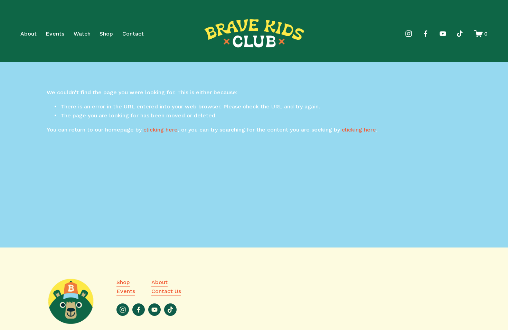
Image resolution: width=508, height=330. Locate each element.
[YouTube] (443, 34)
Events (55, 33)
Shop (106, 33)
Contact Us (166, 291)
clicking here (160, 129)
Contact (133, 33)
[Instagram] (409, 34)
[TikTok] (460, 34)
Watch (82, 33)
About (28, 33)
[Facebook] (426, 34)
